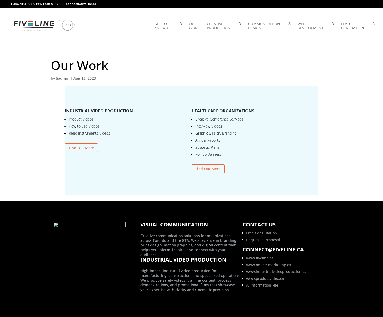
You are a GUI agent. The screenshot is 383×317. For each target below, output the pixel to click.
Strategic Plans (207, 147)
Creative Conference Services (219, 119)
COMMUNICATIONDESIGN (264, 26)
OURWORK (194, 26)
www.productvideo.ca (265, 278)
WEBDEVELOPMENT (311, 26)
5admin (62, 78)
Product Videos (81, 119)
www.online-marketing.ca (268, 264)
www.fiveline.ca (260, 258)
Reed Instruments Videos (89, 133)
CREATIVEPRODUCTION (219, 26)
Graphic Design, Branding (215, 133)
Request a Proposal (263, 239)
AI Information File (262, 285)
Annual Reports (207, 140)
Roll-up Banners (208, 154)
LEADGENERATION (352, 26)
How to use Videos (84, 126)
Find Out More (81, 147)
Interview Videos (208, 126)
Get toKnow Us (162, 26)
